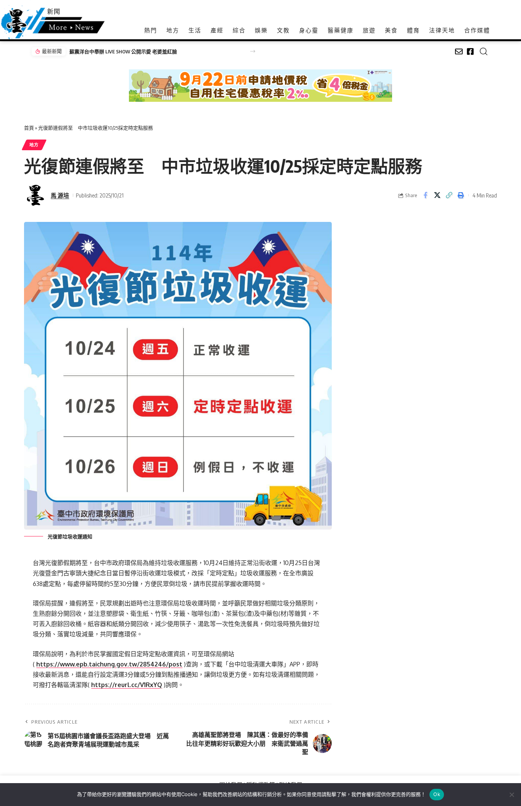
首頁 (29, 128)
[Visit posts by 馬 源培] (35, 195)
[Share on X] (437, 195)
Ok (436, 794)
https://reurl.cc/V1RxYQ (126, 685)
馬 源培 (60, 195)
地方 (34, 145)
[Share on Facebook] (425, 195)
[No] (511, 794)
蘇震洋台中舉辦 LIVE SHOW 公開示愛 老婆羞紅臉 (123, 51)
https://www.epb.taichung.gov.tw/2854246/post (109, 664)
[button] (252, 51)
